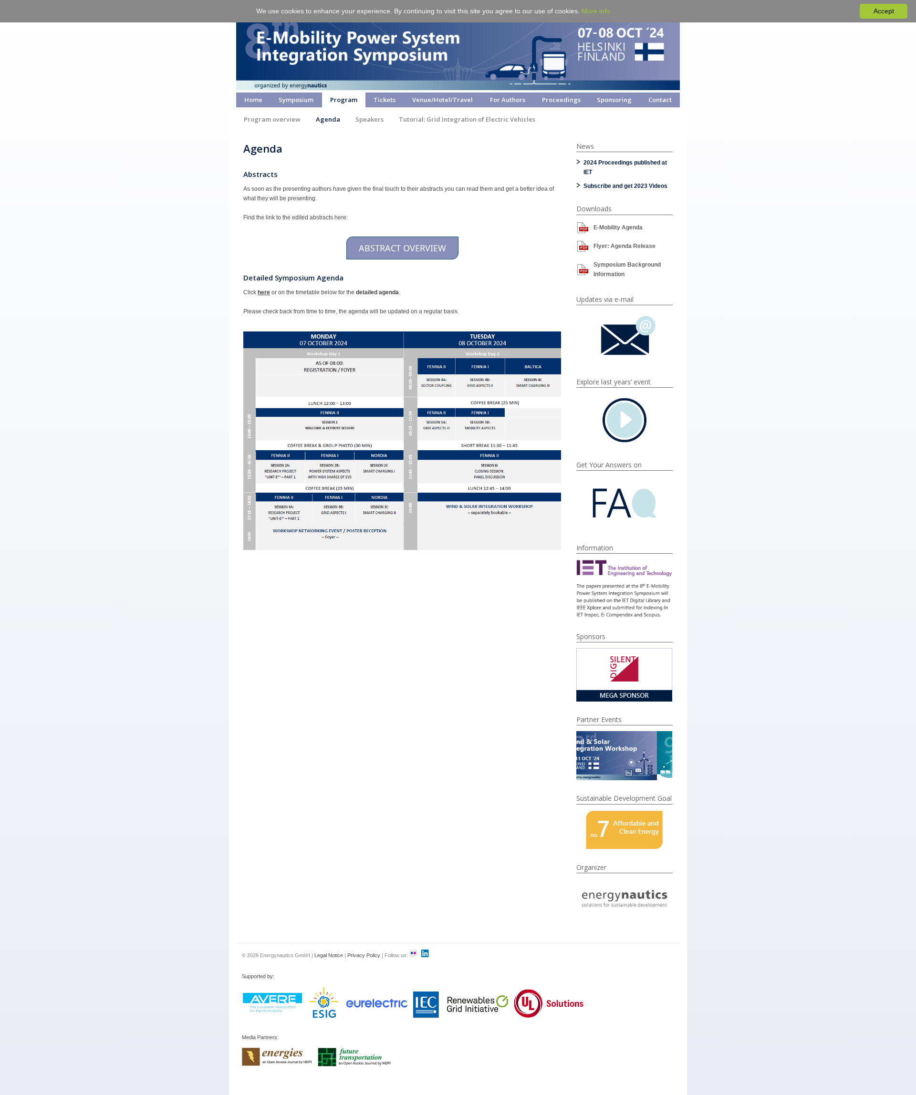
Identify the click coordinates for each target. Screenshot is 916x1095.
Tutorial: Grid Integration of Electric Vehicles (467, 119)
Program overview (272, 119)
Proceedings (561, 99)
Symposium (296, 99)
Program (343, 99)
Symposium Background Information (627, 269)
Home (253, 99)
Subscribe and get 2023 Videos (625, 186)
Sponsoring (614, 99)
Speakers (369, 119)
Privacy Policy (363, 955)
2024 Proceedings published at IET (625, 167)
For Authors (507, 99)
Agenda (328, 119)
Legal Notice (328, 955)
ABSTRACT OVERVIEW (402, 248)
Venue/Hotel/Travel (442, 99)
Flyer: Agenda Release (624, 246)
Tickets (385, 99)
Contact (660, 99)
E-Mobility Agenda (618, 227)
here (264, 292)
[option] (624, 675)
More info (596, 11)
